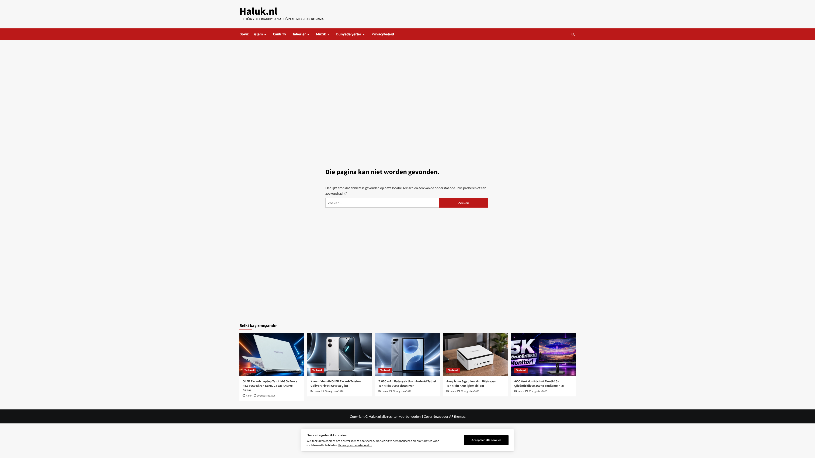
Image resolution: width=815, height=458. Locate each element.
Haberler (298, 34)
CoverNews (432, 416)
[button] (573, 34)
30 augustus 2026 (266, 396)
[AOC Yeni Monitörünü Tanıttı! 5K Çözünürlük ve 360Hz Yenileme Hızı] (543, 354)
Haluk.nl (258, 11)
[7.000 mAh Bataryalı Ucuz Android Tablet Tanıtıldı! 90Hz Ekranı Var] (407, 354)
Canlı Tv (279, 34)
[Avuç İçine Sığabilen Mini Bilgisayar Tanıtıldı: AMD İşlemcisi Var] (475, 354)
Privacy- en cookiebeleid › (355, 445)
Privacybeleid (382, 34)
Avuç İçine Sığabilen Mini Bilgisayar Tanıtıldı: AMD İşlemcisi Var (471, 383)
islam (258, 34)
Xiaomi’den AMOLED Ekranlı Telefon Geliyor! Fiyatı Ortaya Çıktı (336, 383)
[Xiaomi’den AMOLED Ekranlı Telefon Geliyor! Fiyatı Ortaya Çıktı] (339, 354)
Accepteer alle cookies (486, 440)
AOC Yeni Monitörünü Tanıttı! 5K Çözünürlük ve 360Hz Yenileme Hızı (539, 383)
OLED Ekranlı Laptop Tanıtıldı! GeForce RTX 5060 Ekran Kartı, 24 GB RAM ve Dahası (270, 385)
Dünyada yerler (348, 34)
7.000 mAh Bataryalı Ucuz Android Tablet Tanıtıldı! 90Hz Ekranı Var (407, 383)
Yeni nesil (249, 370)
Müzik (321, 34)
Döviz (244, 34)
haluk (249, 396)
